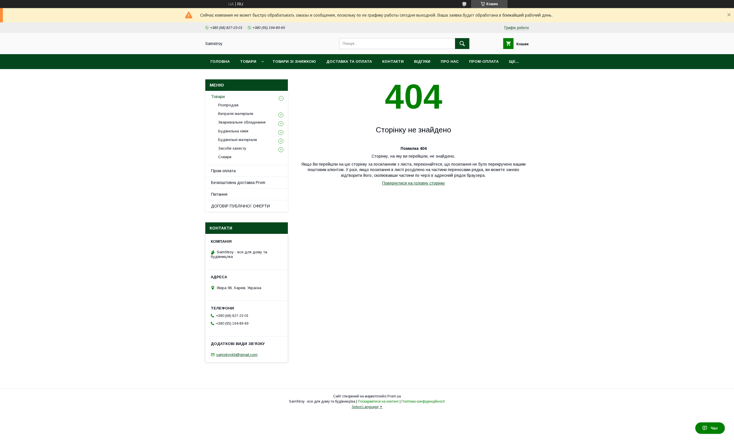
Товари (248, 61)
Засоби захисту (232, 148)
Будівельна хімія (233, 131)
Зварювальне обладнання (242, 122)
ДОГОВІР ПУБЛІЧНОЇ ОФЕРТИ (240, 206)
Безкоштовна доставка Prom (238, 182)
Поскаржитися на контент (378, 401)
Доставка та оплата (349, 61)
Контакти (393, 61)
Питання (219, 194)
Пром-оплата (223, 170)
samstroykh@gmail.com (236, 354)
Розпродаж (228, 105)
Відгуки (422, 61)
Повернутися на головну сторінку (413, 183)
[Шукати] (462, 43)
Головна (220, 61)
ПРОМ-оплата (484, 61)
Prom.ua (394, 396)
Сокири (224, 157)
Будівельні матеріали (237, 140)
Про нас (450, 61)
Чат (714, 428)
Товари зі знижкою (294, 61)
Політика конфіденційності (423, 401)
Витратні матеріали (235, 113)
